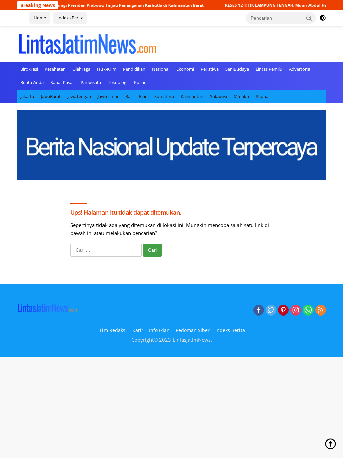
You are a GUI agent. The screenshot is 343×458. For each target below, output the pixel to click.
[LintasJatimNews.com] (87, 43)
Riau (143, 96)
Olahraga (81, 69)
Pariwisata (91, 82)
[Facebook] (258, 310)
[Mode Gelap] (322, 18)
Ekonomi (185, 69)
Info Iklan (159, 330)
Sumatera (164, 96)
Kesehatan (55, 69)
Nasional (160, 69)
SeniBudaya (237, 69)
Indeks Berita (70, 18)
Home (39, 18)
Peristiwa (210, 69)
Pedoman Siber (193, 330)
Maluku (241, 96)
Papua (262, 96)
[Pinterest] (283, 310)
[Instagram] (295, 310)
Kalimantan (192, 96)
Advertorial (300, 69)
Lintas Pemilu (269, 69)
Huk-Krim (106, 69)
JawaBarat (51, 96)
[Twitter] (271, 310)
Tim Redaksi (113, 330)
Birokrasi (29, 69)
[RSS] (320, 310)
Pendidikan (134, 69)
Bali (128, 96)
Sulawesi (218, 96)
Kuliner (141, 82)
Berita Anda (32, 82)
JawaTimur (108, 96)
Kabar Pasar (62, 82)
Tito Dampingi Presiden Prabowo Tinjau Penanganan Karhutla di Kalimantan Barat (111, 5)
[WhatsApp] (308, 310)
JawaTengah (79, 96)
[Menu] (21, 18)
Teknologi (117, 82)
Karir (137, 330)
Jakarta (27, 96)
